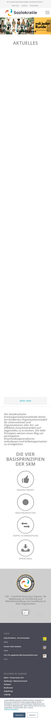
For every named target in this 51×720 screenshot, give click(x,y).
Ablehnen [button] (32, 715)
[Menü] (46, 12)
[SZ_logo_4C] (21, 12)
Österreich (15, 5)
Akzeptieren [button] (19, 715)
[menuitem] (25, 1)
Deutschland (34, 5)
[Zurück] (2, 26)
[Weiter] (49, 26)
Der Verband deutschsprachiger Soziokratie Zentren (25, 2)
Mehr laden (25, 401)
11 (35, 31)
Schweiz (24, 5)
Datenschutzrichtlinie (11, 709)
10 (33, 31)
